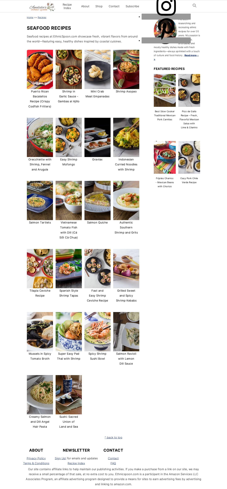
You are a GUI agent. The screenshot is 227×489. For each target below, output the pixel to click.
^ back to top (113, 437)
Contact (114, 6)
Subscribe (132, 6)
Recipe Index (67, 6)
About (85, 6)
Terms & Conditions (36, 463)
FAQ (113, 463)
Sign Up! (60, 458)
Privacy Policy (36, 458)
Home (30, 17)
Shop (99, 6)
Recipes (42, 17)
